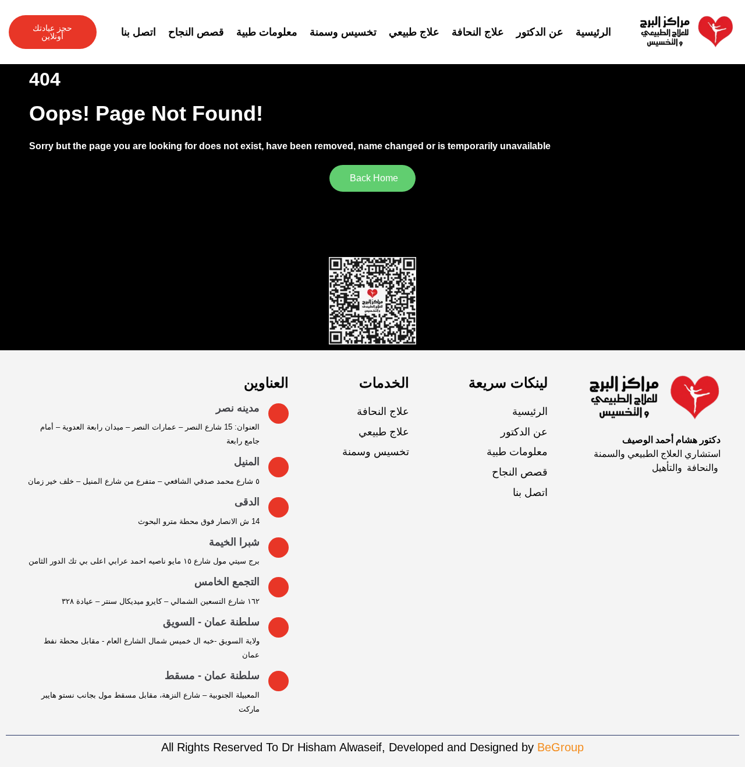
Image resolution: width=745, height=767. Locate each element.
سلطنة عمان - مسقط (212, 675)
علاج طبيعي (414, 32)
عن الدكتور (539, 32)
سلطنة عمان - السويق (211, 622)
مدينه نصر (238, 408)
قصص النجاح (196, 32)
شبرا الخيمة (234, 542)
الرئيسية (593, 32)
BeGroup (560, 747)
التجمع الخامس (227, 581)
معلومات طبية (266, 32)
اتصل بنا (138, 32)
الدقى (247, 502)
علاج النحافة (478, 32)
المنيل (247, 461)
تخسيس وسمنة (343, 32)
